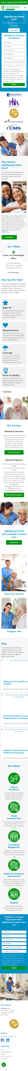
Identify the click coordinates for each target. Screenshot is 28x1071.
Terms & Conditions (6, 1056)
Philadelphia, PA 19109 (7, 1013)
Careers (3, 1054)
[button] (24, 7)
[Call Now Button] (4, 1065)
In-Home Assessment (6, 1052)
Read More (7, 392)
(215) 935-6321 (4, 1015)
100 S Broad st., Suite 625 (7, 1010)
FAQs (2, 1049)
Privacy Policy (4, 1058)
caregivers (5, 230)
